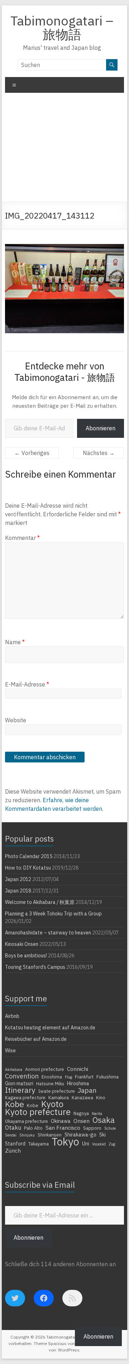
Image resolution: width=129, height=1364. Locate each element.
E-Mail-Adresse (27, 684)
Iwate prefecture (56, 1091)
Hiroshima (78, 1083)
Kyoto (52, 1104)
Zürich (13, 1150)
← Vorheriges (31, 452)
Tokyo (65, 1141)
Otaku (13, 1127)
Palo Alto (33, 1128)
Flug (68, 1077)
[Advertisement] (64, 150)
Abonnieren (100, 428)
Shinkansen (50, 1135)
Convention (22, 1076)
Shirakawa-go (80, 1134)
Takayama (38, 1144)
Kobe (14, 1104)
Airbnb (12, 1016)
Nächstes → (99, 452)
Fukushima (107, 1077)
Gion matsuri (19, 1083)
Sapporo (92, 1128)
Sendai (10, 1135)
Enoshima (52, 1077)
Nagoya (81, 1113)
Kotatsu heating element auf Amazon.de (50, 1027)
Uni (85, 1143)
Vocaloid (99, 1144)
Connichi (77, 1069)
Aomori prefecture (44, 1069)
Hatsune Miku (50, 1083)
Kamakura (58, 1097)
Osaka (103, 1120)
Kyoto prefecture (38, 1112)
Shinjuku (27, 1135)
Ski (102, 1134)
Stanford (15, 1143)
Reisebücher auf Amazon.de (36, 1039)
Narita (97, 1113)
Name (15, 642)
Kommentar (22, 537)
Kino (100, 1097)
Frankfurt (84, 1077)
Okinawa (61, 1121)
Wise (10, 1050)
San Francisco (63, 1127)
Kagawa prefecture (25, 1097)
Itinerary (20, 1090)
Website (15, 720)
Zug (112, 1144)
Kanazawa (82, 1097)
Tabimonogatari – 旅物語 (61, 27)
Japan (87, 1090)
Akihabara (13, 1069)
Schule (110, 1128)
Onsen (81, 1120)
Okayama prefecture (26, 1121)
